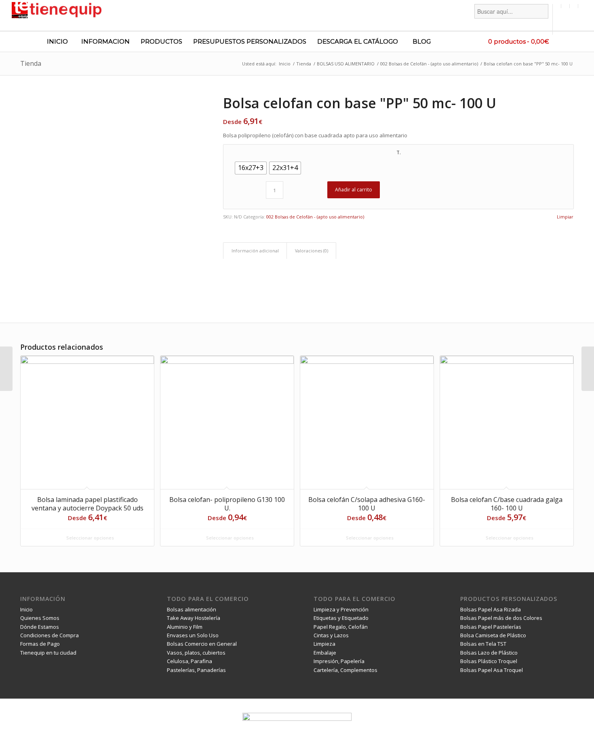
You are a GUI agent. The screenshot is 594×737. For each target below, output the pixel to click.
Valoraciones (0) (311, 251)
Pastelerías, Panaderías (196, 670)
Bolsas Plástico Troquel (488, 661)
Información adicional (255, 251)
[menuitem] (511, 19)
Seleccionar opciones (89, 538)
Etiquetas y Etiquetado (341, 618)
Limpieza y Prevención (341, 609)
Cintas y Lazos (331, 635)
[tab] (255, 250)
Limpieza (324, 643)
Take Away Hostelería (193, 618)
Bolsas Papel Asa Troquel (491, 670)
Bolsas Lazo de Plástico (489, 652)
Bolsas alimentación (191, 609)
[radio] (250, 168)
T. (398, 152)
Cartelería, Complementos (345, 670)
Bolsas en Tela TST (483, 643)
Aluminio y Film (184, 626)
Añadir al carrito (353, 189)
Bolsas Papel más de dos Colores (501, 618)
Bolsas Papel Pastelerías (490, 626)
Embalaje (325, 652)
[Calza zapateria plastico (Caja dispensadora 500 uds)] (587, 368)
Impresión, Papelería (339, 661)
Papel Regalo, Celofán (341, 626)
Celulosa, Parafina (189, 661)
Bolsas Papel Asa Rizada (490, 609)
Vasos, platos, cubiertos (196, 652)
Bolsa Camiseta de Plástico (493, 635)
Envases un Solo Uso (193, 635)
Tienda (30, 63)
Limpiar (565, 216)
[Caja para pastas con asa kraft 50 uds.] (6, 368)
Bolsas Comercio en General (202, 643)
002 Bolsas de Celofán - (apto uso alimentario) (315, 217)
